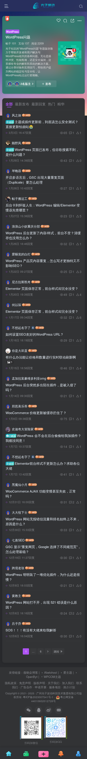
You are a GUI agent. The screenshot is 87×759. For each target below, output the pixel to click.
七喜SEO (18, 540)
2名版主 (26, 84)
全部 (9, 103)
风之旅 (16, 115)
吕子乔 (16, 623)
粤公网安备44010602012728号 (52, 699)
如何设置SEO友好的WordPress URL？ (35, 334)
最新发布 (22, 103)
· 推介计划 (68, 687)
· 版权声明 (38, 683)
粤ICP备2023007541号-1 (38, 697)
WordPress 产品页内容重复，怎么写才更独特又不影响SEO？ (43, 263)
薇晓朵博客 (30, 672)
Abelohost (50, 672)
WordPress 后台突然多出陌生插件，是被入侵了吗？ (41, 387)
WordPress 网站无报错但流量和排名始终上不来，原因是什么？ (43, 521)
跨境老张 (18, 568)
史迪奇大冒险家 (23, 429)
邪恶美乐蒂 (19, 406)
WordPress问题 (18, 37)
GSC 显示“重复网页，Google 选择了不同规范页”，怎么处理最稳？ (43, 549)
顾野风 (16, 143)
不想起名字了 (21, 327)
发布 (48, 84)
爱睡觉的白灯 (21, 254)
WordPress (12, 31)
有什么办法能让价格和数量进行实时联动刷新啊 (41, 359)
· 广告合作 (25, 687)
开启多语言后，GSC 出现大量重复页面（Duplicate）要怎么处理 (35, 179)
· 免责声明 (24, 683)
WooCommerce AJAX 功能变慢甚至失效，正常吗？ (41, 493)
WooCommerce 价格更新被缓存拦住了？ (36, 412)
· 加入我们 (67, 683)
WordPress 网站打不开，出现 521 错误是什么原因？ (41, 604)
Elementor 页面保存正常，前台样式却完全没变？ (42, 288)
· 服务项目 (54, 687)
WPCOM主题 (52, 677)
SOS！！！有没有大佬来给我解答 (31, 630)
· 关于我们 (52, 683)
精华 (60, 103)
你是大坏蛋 (19, 350)
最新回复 (38, 103)
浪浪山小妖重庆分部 (26, 226)
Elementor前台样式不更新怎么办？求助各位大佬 (43, 466)
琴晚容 (16, 170)
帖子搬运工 (19, 198)
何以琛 (16, 304)
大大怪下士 (19, 512)
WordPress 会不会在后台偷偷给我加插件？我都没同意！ (43, 438)
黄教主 (16, 595)
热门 (51, 103)
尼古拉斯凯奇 (21, 282)
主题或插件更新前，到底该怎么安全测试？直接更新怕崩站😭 (42, 124)
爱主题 (67, 672)
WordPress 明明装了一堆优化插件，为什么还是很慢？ (43, 577)
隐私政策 (11, 683)
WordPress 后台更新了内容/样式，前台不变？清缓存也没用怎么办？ (43, 235)
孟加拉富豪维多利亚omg (29, 378)
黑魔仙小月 (19, 484)
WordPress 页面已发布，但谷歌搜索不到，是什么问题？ (42, 152)
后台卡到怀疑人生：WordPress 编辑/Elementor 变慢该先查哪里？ (43, 207)
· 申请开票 (39, 687)
